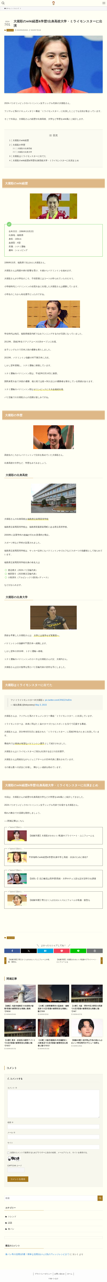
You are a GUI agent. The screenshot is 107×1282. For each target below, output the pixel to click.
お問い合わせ (59, 1274)
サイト (10, 1143)
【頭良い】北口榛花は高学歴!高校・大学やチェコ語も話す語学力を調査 (62, 878)
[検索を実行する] (100, 1198)
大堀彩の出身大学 (24, 152)
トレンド (10, 30)
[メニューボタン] (104, 3)
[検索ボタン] (3, 3)
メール (11, 1132)
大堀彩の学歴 (19, 145)
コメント (12, 1088)
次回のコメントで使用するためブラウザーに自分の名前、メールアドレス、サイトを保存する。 (49, 1152)
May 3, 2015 (41, 705)
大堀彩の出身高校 (24, 148)
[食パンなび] (53, 3)
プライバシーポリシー (43, 1274)
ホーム (69, 1274)
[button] (12, 951)
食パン (11, 1229)
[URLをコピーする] (95, 951)
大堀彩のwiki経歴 (21, 140)
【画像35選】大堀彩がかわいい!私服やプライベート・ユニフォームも (61, 836)
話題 (10, 1223)
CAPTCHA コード (14, 1166)
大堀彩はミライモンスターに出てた (29, 156)
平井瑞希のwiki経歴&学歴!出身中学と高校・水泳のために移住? (58, 857)
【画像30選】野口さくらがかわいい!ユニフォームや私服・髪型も (59, 900)
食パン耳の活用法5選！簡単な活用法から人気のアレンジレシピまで (37, 1254)
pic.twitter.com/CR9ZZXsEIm (58, 700)
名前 (10, 1122)
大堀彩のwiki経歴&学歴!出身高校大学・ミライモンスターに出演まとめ (46, 160)
